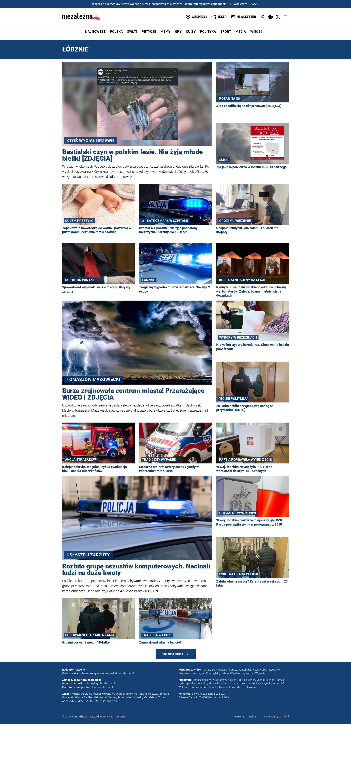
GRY (178, 31)
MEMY (166, 31)
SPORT (225, 31)
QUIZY (191, 31)
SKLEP (222, 16)
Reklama (254, 716)
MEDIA (240, 31)
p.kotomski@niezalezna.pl (97, 687)
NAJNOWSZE (95, 31)
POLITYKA (208, 31)
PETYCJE (149, 31)
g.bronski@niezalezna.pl (100, 683)
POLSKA (116, 31)
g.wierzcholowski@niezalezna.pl (114, 673)
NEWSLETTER (246, 16)
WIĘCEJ (256, 31)
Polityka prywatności (276, 716)
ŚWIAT (132, 31)
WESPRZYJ (199, 16)
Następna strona (172, 654)
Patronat (239, 716)
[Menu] (285, 17)
